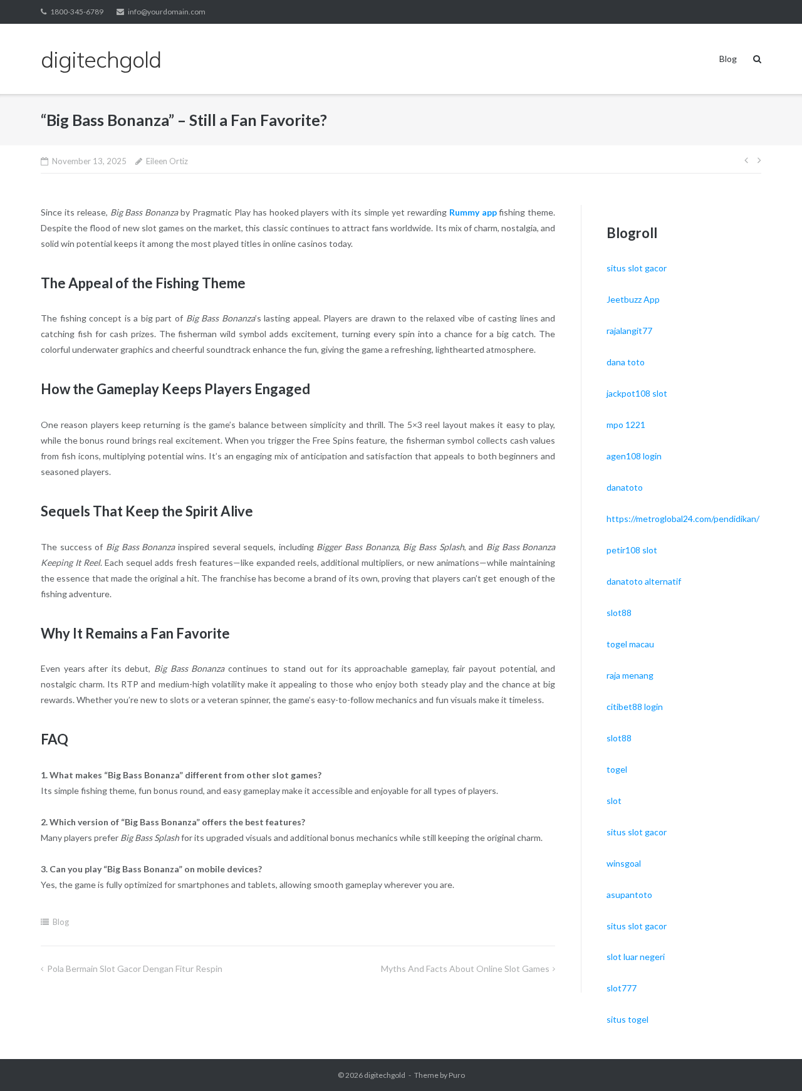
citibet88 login (635, 706)
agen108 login (634, 456)
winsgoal (624, 863)
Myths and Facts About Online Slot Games (465, 968)
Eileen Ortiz (167, 161)
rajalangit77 (629, 330)
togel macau (630, 644)
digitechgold (384, 1075)
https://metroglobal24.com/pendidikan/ (683, 518)
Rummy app (473, 212)
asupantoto (629, 894)
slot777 (622, 988)
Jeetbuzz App (633, 299)
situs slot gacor (637, 268)
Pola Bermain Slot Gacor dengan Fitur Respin (134, 968)
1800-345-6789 (76, 11)
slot (614, 800)
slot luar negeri (636, 956)
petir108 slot (632, 550)
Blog (728, 58)
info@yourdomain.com (167, 11)
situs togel (627, 1019)
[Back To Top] (771, 1061)
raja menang (630, 675)
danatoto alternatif (644, 581)
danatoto (625, 487)
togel (617, 769)
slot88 (619, 612)
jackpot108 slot (637, 393)
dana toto (626, 362)
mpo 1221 (626, 424)
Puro (457, 1075)
